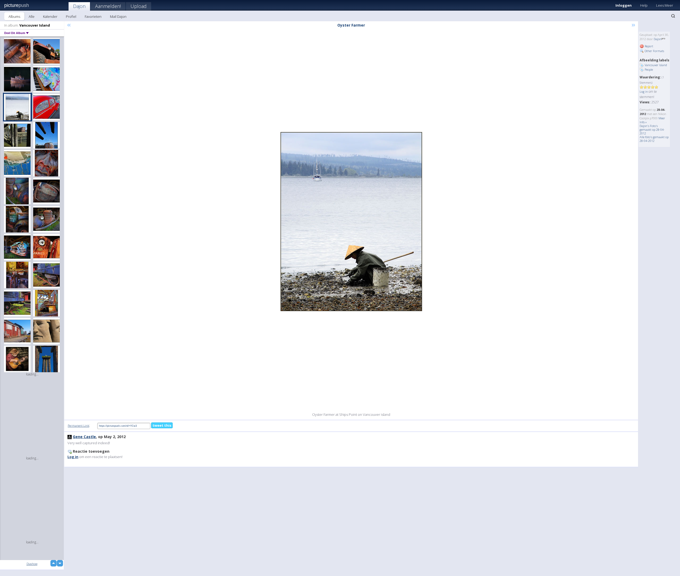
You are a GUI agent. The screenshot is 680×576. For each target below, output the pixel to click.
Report (648, 46)
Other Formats (654, 51)
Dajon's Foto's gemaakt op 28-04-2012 (652, 129)
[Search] (673, 16)
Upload (138, 6)
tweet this (161, 425)
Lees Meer (664, 5)
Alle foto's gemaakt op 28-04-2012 (654, 139)
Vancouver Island (656, 65)
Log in (644, 92)
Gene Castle (84, 436)
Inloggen (623, 5)
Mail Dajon (118, 16)
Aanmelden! (108, 6)
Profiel (71, 16)
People (649, 69)
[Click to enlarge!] (351, 221)
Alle (32, 16)
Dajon (79, 6)
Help (644, 5)
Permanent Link (78, 425)
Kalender (50, 16)
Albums (14, 16)
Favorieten (93, 16)
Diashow (32, 564)
